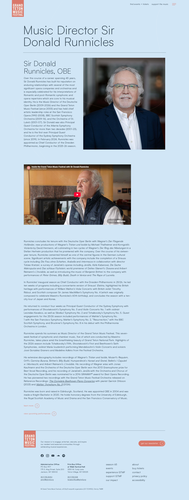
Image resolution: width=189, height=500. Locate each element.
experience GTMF (115, 472)
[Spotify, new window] (63, 455)
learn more (28, 405)
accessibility (138, 480)
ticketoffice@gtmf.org (77, 479)
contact (136, 472)
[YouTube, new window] (52, 455)
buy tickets (138, 468)
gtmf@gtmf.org (47, 479)
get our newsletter (149, 443)
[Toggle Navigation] (174, 4)
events (109, 468)
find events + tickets (139, 4)
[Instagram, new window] (47, 455)
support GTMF (114, 476)
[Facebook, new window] (42, 455)
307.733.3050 (46, 477)
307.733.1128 (73, 477)
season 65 (111, 464)
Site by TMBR (98, 489)
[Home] (18, 8)
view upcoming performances (37, 413)
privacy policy (139, 476)
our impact (112, 480)
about (135, 464)
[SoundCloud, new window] (58, 455)
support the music (160, 4)
